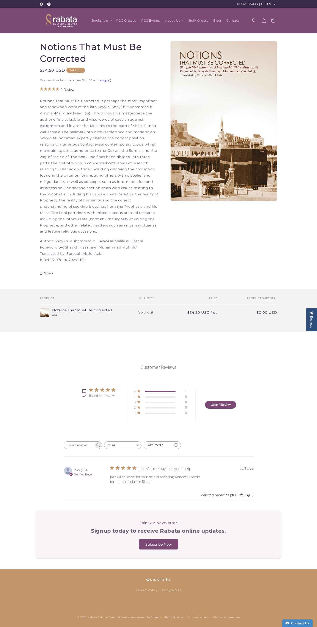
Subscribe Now (158, 544)
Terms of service (198, 616)
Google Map (172, 590)
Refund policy (174, 616)
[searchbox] (79, 445)
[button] (101, 20)
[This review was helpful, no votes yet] (241, 495)
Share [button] (48, 273)
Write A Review (221, 404)
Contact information (226, 616)
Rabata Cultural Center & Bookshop (111, 617)
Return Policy (146, 590)
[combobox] (122, 445)
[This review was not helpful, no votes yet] (248, 495)
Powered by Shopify (148, 617)
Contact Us (299, 623)
